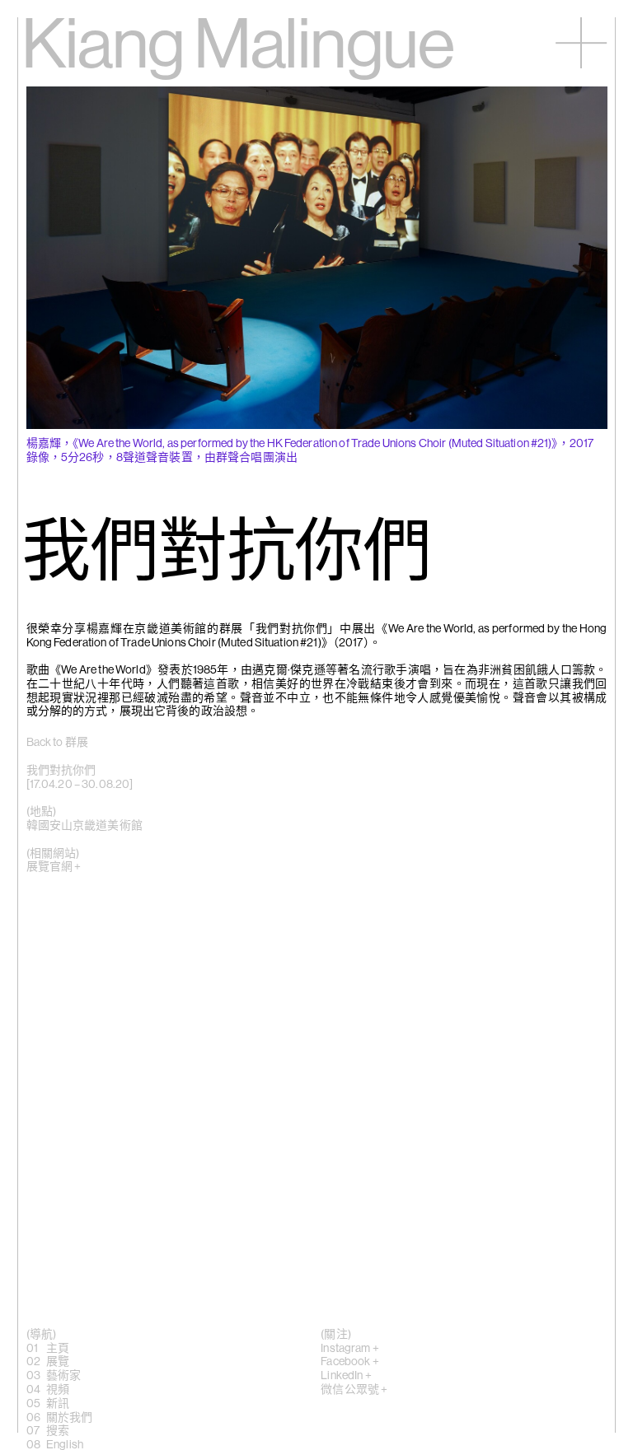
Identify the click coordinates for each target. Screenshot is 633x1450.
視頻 (57, 1390)
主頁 (57, 1348)
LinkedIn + (346, 1376)
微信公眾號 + (354, 1390)
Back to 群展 (57, 742)
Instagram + (350, 1348)
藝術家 (63, 1376)
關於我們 (69, 1418)
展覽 (57, 1362)
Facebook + (349, 1362)
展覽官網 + (54, 867)
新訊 (57, 1404)
